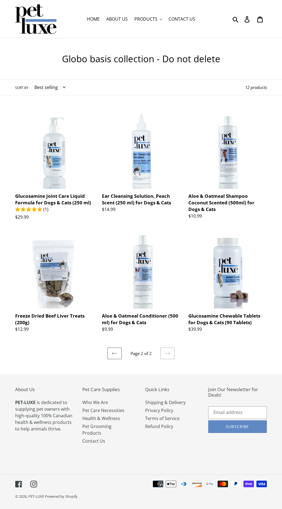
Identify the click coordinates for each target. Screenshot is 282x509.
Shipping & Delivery (165, 402)
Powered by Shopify (61, 496)
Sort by (21, 87)
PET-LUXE (36, 496)
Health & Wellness (101, 418)
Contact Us (93, 441)
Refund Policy (159, 426)
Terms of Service (162, 418)
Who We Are (95, 402)
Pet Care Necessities (103, 410)
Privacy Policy (159, 410)
